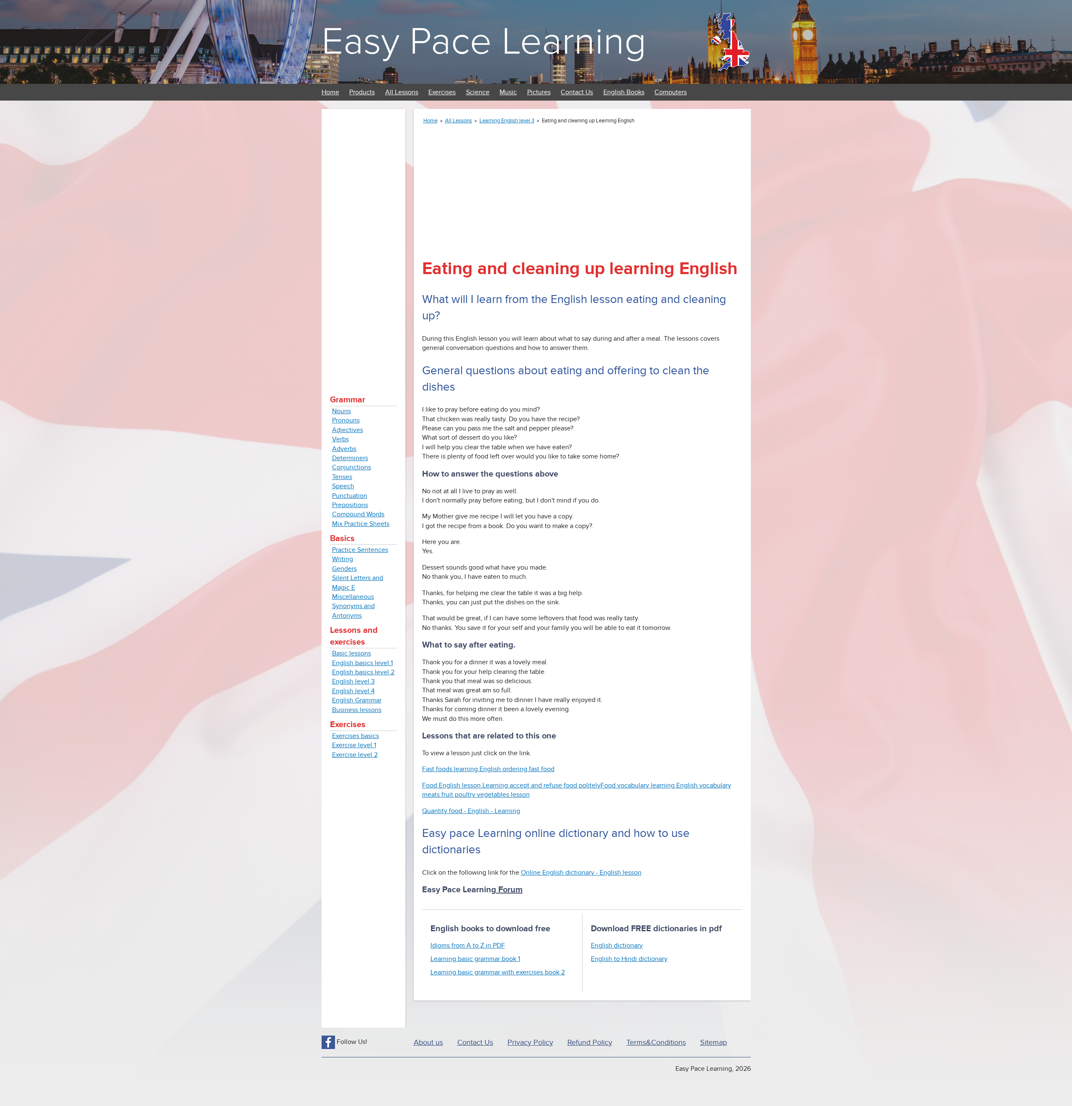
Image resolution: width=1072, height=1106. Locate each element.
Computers (671, 92)
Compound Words (358, 514)
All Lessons (401, 92)
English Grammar (356, 700)
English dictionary (617, 945)
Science (478, 92)
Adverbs (344, 449)
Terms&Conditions (656, 1042)
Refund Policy (589, 1042)
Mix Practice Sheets (360, 524)
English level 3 (353, 681)
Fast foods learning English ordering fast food (488, 769)
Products (362, 92)
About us (428, 1042)
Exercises (442, 92)
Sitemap (713, 1042)
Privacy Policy (530, 1042)
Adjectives (347, 430)
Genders (344, 569)
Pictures (539, 92)
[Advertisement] (363, 243)
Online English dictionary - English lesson (581, 872)
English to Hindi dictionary (629, 959)
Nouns (341, 411)
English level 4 (353, 691)
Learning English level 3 (506, 120)
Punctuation (349, 496)
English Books (623, 92)
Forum (509, 890)
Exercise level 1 (354, 745)
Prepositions (350, 505)
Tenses (342, 477)
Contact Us (577, 92)
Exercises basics (355, 736)
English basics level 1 (362, 663)
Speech (343, 486)
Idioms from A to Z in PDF (467, 945)
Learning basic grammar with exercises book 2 (497, 972)
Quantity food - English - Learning (471, 811)
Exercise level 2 (355, 755)
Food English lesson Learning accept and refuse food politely (511, 785)
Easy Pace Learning (484, 42)
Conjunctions (351, 467)
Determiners (350, 458)
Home (330, 92)
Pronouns (346, 420)
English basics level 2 (363, 672)
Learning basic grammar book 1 (475, 959)
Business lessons (356, 710)
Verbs (340, 439)
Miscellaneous (353, 597)
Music (508, 92)
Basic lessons (351, 653)
